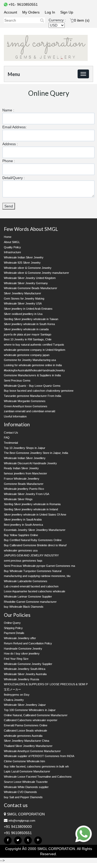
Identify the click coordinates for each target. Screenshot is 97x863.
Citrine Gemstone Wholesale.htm (24, 761)
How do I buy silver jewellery (22, 653)
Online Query (12, 622)
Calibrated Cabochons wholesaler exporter (30, 720)
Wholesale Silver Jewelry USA (23, 303)
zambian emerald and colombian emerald (29, 411)
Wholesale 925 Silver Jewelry (22, 262)
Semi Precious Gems (17, 380)
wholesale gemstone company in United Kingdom (34, 349)
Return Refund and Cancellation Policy (28, 643)
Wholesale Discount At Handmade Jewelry (30, 463)
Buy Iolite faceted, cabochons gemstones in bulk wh (36, 766)
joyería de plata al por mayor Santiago (27, 334)
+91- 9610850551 (23, 4)
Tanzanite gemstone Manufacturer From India (32, 395)
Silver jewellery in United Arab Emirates (28, 308)
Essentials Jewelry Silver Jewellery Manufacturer (34, 529)
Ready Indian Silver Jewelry (21, 468)
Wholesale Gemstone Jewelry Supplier (28, 663)
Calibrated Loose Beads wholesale (25, 730)
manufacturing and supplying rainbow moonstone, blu (37, 576)
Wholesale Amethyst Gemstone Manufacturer (32, 751)
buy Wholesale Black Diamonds (23, 606)
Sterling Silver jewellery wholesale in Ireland (31, 509)
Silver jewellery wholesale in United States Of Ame (35, 514)
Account (10, 12)
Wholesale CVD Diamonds (20, 792)
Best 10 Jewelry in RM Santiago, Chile (27, 339)
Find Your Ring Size (16, 658)
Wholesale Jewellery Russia (21, 679)
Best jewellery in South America (23, 524)
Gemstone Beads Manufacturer (23, 483)
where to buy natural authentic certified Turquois (34, 344)
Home (7, 236)
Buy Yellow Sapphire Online (21, 535)
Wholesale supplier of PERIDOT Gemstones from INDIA (39, 756)
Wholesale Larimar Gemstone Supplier (28, 596)
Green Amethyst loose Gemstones (25, 406)
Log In (50, 12)
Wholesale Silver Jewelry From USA (26, 494)
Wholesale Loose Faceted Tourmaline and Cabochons (38, 776)
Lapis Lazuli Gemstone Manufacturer (27, 771)
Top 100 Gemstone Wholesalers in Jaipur (30, 710)
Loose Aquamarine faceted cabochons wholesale (34, 591)
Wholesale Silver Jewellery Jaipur (25, 704)
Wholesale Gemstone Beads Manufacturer (30, 288)
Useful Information (15, 416)
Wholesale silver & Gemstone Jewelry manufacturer (36, 272)
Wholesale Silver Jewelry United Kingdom (30, 278)
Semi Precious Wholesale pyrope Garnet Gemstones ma (39, 565)
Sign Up (66, 12)
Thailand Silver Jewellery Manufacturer (28, 745)
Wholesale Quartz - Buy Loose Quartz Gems (32, 385)
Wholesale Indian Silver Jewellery (25, 458)
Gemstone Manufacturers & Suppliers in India (32, 375)
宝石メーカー (12, 689)
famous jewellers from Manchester (25, 473)
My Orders (31, 12)
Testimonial (11, 442)
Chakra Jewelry (14, 699)
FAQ (7, 437)
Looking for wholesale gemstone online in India (33, 365)
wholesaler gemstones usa (21, 550)
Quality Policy (12, 247)
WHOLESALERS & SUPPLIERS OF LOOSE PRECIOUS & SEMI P (46, 684)
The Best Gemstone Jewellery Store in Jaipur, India (36, 452)
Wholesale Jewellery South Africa (24, 668)
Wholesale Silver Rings (18, 499)
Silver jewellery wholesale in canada (26, 329)
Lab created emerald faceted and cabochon (31, 586)
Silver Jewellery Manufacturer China (26, 740)
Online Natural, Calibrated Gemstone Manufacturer (36, 715)
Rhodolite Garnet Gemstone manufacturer (30, 601)
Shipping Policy (13, 628)
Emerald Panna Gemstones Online (25, 725)
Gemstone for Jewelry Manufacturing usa (30, 359)
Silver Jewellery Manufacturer (22, 293)
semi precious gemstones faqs (23, 560)
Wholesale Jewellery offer (20, 638)
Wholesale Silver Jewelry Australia (25, 674)
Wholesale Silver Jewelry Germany (26, 283)
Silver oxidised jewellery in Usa (23, 313)
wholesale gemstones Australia (23, 735)
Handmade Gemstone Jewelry (23, 648)
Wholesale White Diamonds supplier (26, 787)
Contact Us (11, 432)
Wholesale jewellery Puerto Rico (24, 488)
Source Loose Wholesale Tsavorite (26, 781)
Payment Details (14, 632)
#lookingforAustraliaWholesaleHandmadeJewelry (34, 370)
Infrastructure (12, 252)
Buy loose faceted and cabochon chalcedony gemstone (38, 390)
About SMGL (12, 242)
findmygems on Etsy (16, 694)
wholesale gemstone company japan (26, 355)
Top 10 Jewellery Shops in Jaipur (24, 447)
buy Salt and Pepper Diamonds (23, 797)
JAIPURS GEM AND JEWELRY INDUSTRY (31, 555)
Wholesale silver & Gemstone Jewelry (27, 267)
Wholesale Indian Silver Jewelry (23, 257)
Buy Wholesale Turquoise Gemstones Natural (32, 571)
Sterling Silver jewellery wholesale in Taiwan (31, 319)
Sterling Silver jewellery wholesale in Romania (32, 504)
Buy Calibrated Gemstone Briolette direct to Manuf (35, 545)
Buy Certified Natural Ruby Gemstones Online (33, 540)
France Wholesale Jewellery (21, 478)
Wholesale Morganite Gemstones (25, 401)
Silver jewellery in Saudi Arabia (23, 519)
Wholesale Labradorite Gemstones (25, 581)
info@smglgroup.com (22, 820)
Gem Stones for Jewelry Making (24, 298)
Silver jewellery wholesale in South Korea (29, 324)
